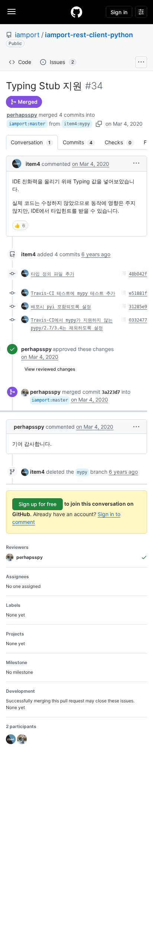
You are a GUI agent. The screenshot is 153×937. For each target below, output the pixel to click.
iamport (27, 35)
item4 (33, 164)
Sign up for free (37, 504)
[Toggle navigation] (11, 11)
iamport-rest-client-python (89, 35)
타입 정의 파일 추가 (52, 274)
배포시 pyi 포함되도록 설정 (61, 306)
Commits (81, 142)
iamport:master (27, 123)
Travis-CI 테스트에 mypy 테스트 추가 (73, 293)
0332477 (138, 320)
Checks (122, 142)
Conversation (34, 142)
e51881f (138, 293)
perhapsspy (22, 115)
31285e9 (138, 306)
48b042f (138, 274)
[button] (136, 163)
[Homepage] (76, 12)
